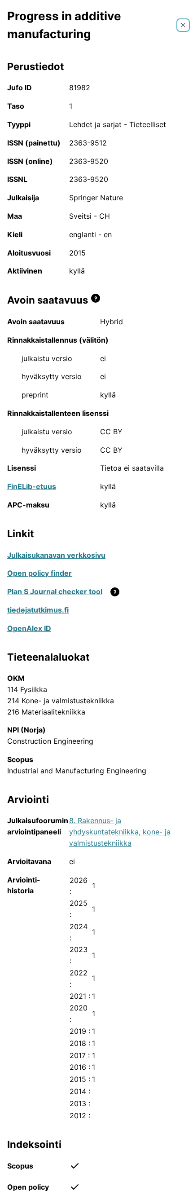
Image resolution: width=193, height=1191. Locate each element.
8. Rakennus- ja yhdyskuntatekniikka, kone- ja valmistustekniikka (120, 831)
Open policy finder (39, 573)
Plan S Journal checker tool (54, 591)
